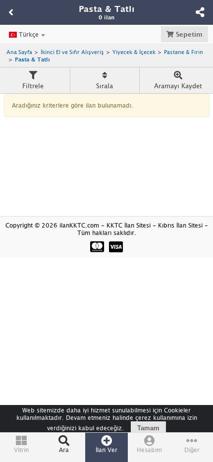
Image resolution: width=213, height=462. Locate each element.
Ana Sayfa (19, 52)
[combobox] (27, 35)
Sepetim (188, 34)
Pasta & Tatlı (32, 59)
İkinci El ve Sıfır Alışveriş (72, 52)
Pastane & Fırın (183, 52)
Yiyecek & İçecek (134, 52)
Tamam (148, 428)
